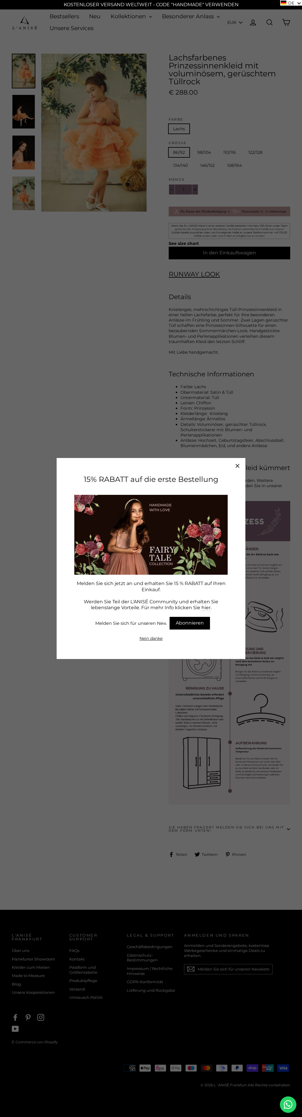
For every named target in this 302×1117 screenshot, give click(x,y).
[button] (291, 3)
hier (206, 607)
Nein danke (151, 638)
